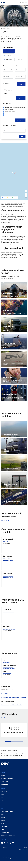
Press (2, 823)
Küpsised (3, 798)
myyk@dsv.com (5, 520)
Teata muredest (5, 832)
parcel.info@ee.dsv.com (9, 629)
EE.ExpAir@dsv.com (8, 559)
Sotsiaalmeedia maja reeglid (8, 835)
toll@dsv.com (6, 662)
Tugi (2, 829)
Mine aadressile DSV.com (7, 804)
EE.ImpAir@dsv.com (8, 560)
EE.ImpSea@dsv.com (8, 577)
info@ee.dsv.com (7, 673)
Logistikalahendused (10, 394)
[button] (7, 741)
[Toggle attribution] (26, 199)
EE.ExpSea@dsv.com (8, 576)
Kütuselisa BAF (5, 693)
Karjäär (3, 817)
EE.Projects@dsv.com (8, 612)
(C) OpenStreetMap (21, 198)
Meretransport (7, 311)
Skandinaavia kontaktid (11, 469)
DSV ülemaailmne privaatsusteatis (10, 795)
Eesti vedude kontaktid (10, 434)
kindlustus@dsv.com (8, 667)
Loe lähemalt (5, 717)
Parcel (5, 360)
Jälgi (22, 136)
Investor (3, 820)
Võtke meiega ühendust (7, 811)
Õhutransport (7, 293)
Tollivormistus (7, 377)
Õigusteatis (4, 791)
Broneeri (3, 775)
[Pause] (27, 6)
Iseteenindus (4, 784)
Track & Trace (4, 781)
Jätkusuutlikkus (5, 826)
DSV (2, 814)
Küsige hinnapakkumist (7, 778)
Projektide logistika (9, 343)
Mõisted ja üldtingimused (7, 801)
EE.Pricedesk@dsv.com (9, 541)
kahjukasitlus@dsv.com (9, 668)
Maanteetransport (9, 326)
